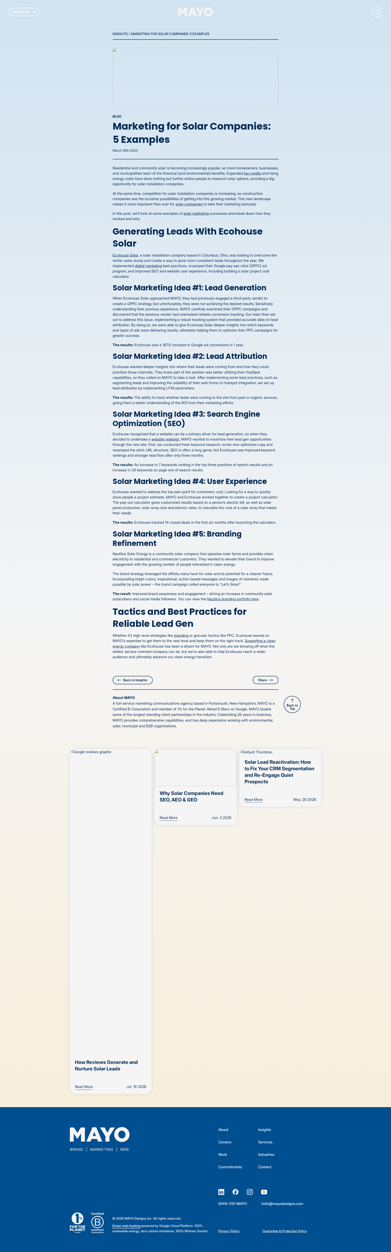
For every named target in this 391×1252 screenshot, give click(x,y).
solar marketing (196, 213)
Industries (266, 1154)
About (223, 1129)
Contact (264, 1167)
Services (265, 1142)
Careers (224, 1142)
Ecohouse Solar (125, 255)
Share (262, 680)
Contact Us (21, 12)
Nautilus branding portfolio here (233, 599)
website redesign (165, 439)
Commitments (230, 1167)
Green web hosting (126, 1226)
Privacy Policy (229, 1231)
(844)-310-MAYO (232, 1203)
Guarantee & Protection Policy (284, 1231)
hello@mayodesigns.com (282, 1203)
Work (222, 1154)
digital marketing (148, 266)
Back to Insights (135, 680)
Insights (120, 34)
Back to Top (292, 707)
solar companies (189, 204)
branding (181, 635)
